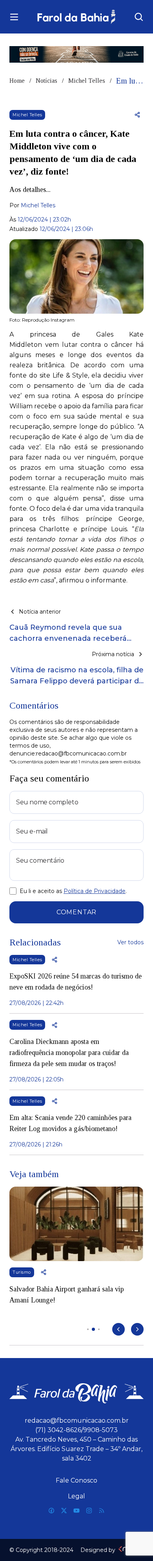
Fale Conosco (76, 1480)
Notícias (46, 80)
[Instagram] (89, 1510)
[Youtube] (76, 1510)
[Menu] (14, 17)
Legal (76, 1496)
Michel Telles (86, 80)
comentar (76, 912)
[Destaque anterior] (118, 1329)
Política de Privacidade (95, 891)
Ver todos (130, 942)
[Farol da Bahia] (76, 16)
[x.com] (64, 1510)
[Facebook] (51, 1510)
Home (17, 80)
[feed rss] (101, 1510)
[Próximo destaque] (137, 1329)
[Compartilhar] (137, 114)
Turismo (22, 1272)
